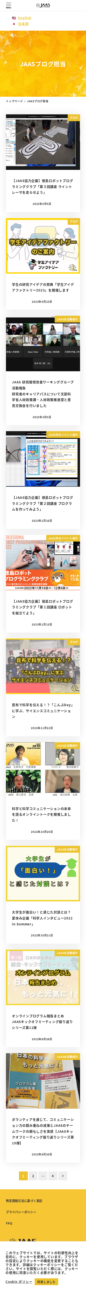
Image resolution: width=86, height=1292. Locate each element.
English (24, 17)
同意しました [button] (46, 1282)
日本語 (23, 23)
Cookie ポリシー (19, 1282)
